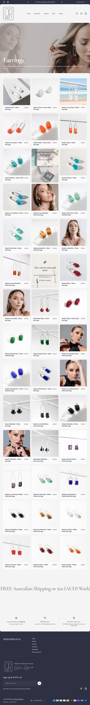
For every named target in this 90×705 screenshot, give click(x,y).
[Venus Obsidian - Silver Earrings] (16, 408)
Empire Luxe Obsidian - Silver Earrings (41, 425)
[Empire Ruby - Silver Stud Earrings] (73, 302)
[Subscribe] (39, 683)
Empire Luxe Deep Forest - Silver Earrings (70, 355)
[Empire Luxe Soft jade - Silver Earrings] (45, 197)
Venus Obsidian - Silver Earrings (12, 425)
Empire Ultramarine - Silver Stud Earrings (14, 390)
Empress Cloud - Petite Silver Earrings (69, 530)
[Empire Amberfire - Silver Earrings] (73, 232)
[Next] (62, 2)
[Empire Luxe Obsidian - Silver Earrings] (45, 408)
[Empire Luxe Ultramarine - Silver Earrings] (73, 373)
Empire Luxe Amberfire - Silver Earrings (13, 284)
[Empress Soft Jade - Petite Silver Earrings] (45, 478)
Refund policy (6, 702)
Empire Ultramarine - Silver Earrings (42, 390)
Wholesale (35, 649)
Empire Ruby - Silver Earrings (68, 284)
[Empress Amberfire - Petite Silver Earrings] (45, 513)
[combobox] (81, 2)
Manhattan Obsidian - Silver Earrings (40, 460)
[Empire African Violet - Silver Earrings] (73, 443)
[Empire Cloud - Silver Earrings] (16, 91)
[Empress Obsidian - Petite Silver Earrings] (16, 513)
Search (34, 641)
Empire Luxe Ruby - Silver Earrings (13, 319)
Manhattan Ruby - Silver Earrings (41, 319)
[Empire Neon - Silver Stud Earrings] (45, 127)
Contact (34, 644)
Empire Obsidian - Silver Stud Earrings (70, 425)
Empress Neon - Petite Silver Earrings (69, 566)
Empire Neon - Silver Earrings (68, 143)
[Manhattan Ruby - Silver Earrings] (45, 302)
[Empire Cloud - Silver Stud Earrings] (45, 91)
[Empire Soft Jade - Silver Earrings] (16, 232)
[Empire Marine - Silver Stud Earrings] (16, 162)
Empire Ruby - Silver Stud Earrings (70, 319)
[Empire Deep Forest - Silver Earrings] (45, 338)
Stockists (34, 647)
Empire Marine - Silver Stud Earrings (14, 179)
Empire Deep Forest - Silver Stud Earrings (14, 355)
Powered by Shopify (18, 699)
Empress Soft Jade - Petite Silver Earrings (42, 495)
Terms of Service (36, 652)
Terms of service (13, 702)
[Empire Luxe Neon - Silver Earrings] (16, 127)
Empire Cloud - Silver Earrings (12, 108)
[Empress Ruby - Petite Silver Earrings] (45, 549)
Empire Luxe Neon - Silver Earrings (13, 143)
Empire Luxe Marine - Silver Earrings (14, 214)
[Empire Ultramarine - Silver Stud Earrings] (16, 373)
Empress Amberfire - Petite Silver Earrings (42, 530)
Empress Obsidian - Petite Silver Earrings (13, 530)
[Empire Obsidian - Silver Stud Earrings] (73, 408)
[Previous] (28, 2)
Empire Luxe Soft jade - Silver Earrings (41, 214)
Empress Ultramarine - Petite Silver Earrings (69, 495)
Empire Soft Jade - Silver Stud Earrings (70, 214)
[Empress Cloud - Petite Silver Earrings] (73, 513)
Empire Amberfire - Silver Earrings (70, 249)
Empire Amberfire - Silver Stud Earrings (41, 249)
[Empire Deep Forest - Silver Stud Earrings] (16, 338)
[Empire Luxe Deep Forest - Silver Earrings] (73, 338)
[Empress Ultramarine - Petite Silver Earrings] (73, 478)
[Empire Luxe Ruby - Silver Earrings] (16, 302)
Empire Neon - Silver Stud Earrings (41, 143)
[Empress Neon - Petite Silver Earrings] (73, 549)
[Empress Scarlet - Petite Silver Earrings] (16, 549)
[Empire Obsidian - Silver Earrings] (16, 443)
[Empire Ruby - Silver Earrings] (73, 267)
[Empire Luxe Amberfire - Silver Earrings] (16, 267)
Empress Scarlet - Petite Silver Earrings (13, 566)
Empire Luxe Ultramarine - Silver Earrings (70, 390)
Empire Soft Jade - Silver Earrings (13, 249)
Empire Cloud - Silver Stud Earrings (42, 108)
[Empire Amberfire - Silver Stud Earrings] (45, 232)
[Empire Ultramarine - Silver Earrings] (45, 373)
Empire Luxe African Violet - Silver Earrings (14, 495)
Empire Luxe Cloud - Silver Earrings (70, 108)
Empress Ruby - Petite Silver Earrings (40, 566)
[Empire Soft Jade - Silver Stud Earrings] (73, 197)
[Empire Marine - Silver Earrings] (73, 162)
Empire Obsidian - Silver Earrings (13, 460)
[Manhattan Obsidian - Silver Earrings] (45, 443)
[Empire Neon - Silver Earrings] (73, 127)
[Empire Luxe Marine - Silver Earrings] (16, 197)
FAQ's (33, 638)
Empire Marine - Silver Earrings (69, 179)
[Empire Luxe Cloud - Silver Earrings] (73, 91)
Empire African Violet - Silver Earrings (69, 460)
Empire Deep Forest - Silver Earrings (42, 355)
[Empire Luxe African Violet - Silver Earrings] (16, 478)
